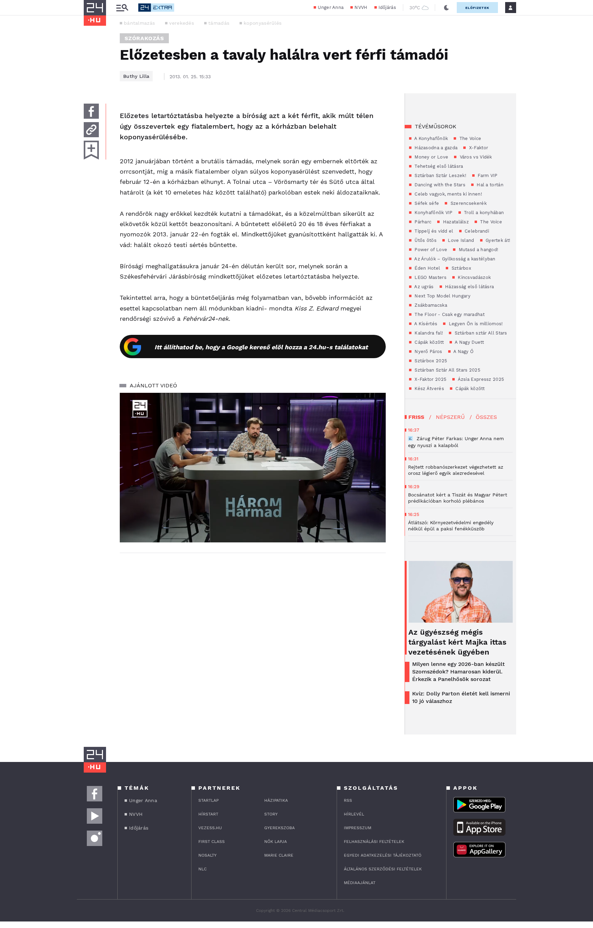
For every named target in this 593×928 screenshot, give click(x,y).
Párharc (422, 221)
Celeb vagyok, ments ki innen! (447, 194)
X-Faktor (477, 147)
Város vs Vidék (475, 157)
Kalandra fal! (428, 333)
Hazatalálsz (455, 221)
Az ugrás (423, 286)
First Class (211, 841)
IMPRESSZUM (357, 827)
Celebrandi (476, 231)
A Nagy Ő (463, 351)
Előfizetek (477, 8)
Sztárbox (460, 268)
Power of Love (430, 249)
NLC (202, 869)
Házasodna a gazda (435, 147)
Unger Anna (331, 7)
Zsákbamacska (430, 305)
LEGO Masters (429, 277)
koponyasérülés (262, 23)
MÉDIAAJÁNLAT (359, 882)
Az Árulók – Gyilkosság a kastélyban (454, 258)
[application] (253, 467)
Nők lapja (275, 841)
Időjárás (387, 7)
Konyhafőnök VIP (433, 212)
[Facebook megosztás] (91, 111)
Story (271, 814)
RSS (348, 800)
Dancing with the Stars (439, 184)
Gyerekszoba (279, 827)
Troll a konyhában (483, 212)
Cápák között (428, 342)
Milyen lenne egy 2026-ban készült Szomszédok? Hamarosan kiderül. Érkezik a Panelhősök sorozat (458, 671)
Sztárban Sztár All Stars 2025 (446, 370)
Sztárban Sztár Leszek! (439, 175)
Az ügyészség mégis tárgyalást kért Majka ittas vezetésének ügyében (457, 642)
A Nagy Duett (469, 342)
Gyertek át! (497, 240)
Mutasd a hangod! (477, 249)
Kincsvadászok (473, 277)
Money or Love (430, 157)
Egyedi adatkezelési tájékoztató (382, 855)
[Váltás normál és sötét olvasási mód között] (446, 7)
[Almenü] (122, 7)
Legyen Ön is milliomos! (475, 323)
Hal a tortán (489, 184)
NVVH (360, 7)
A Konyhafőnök (430, 138)
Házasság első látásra (469, 286)
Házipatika (276, 800)
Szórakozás (144, 38)
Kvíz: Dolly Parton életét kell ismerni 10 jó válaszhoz (461, 697)
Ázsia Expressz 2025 (480, 379)
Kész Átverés (428, 388)
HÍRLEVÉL (354, 814)
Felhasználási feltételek (374, 841)
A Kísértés (425, 323)
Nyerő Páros (427, 351)
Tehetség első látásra (438, 166)
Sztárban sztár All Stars (480, 333)
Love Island (460, 240)
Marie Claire (278, 855)
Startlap (208, 800)
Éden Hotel (426, 268)
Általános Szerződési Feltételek (383, 869)
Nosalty (207, 855)
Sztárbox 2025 (430, 360)
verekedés (181, 23)
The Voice (469, 138)
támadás (218, 23)
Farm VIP (487, 175)
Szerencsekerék (468, 203)
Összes (486, 417)
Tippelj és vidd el (433, 231)
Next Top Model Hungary (441, 295)
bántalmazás (139, 23)
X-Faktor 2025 (429, 379)
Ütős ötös (425, 240)
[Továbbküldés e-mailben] (91, 129)
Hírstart (208, 814)
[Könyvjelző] (91, 150)
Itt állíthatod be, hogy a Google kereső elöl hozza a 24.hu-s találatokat (261, 347)
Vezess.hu (210, 827)
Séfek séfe (426, 203)
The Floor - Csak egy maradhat (449, 314)
